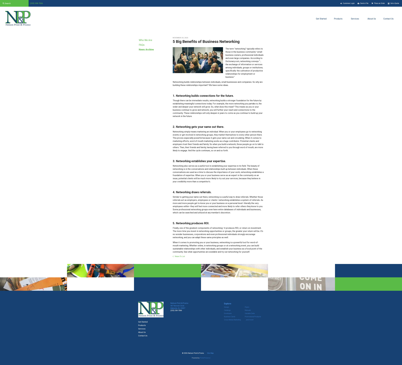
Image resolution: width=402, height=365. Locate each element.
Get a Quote (394, 3)
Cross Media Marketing (232, 320)
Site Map (210, 353)
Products (338, 18)
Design (226, 307)
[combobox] (14, 3)
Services (355, 18)
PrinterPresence (205, 358)
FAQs (141, 45)
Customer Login (349, 3)
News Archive (146, 49)
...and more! (249, 320)
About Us (371, 18)
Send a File (364, 3)
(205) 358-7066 (36, 3)
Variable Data (250, 313)
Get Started (321, 18)
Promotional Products (253, 317)
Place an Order (379, 3)
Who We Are (145, 40)
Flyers (247, 307)
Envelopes (228, 313)
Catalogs (227, 310)
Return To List (179, 256)
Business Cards (229, 317)
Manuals (248, 310)
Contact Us (388, 18)
